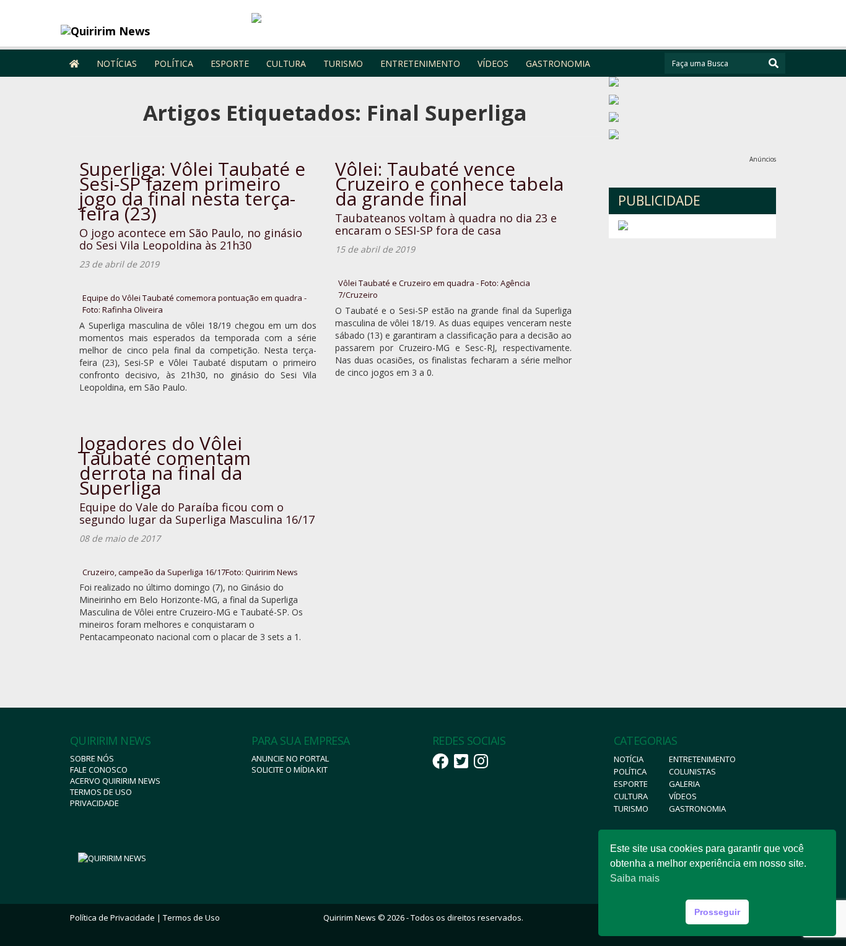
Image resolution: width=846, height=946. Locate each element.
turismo (631, 808)
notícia (628, 759)
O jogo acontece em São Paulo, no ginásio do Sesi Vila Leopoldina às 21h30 (190, 239)
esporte (631, 783)
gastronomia (697, 808)
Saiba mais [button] (635, 878)
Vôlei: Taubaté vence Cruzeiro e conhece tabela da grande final (449, 183)
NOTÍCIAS (117, 63)
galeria (684, 783)
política (630, 771)
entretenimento (702, 759)
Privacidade (94, 803)
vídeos (683, 796)
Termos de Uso (101, 791)
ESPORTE (230, 63)
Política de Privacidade (112, 917)
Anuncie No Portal (290, 758)
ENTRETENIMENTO (420, 63)
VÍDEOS (493, 63)
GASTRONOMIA (558, 63)
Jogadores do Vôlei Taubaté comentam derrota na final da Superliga (165, 465)
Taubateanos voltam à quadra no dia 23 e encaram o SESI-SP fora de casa (446, 224)
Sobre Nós (92, 758)
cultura (631, 796)
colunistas (692, 771)
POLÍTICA (173, 63)
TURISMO (343, 63)
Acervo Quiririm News (115, 780)
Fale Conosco (99, 769)
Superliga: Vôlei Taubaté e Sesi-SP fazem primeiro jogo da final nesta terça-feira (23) (192, 191)
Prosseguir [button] (717, 912)
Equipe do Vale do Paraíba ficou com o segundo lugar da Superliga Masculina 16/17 (197, 513)
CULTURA (286, 63)
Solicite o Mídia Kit (289, 769)
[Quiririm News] (151, 30)
